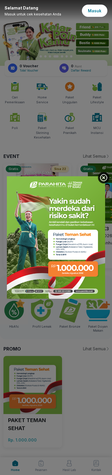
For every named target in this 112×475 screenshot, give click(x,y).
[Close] (103, 177)
